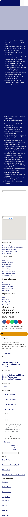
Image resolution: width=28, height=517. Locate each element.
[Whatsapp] (12, 322)
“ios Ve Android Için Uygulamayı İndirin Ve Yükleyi (11, 364)
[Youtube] (20, 322)
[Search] (18, 453)
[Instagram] (8, 322)
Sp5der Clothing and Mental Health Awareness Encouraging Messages (13, 377)
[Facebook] (4, 322)
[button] (26, 3)
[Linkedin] (16, 322)
